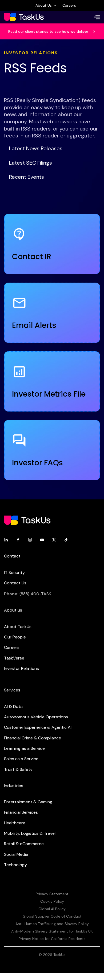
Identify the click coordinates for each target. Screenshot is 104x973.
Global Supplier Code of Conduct (52, 916)
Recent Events (26, 176)
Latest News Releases (35, 148)
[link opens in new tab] (27, 520)
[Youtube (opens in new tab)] (42, 539)
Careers (69, 5)
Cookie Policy (52, 901)
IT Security (14, 572)
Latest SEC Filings (30, 162)
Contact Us (15, 583)
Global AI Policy (52, 908)
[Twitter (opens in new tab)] (54, 539)
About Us (43, 5)
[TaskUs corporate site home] (24, 17)
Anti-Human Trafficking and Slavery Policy (52, 923)
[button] (97, 17)
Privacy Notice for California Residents (52, 938)
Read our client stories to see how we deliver (48, 31)
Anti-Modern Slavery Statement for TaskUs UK (52, 931)
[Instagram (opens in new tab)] (30, 539)
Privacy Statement (52, 893)
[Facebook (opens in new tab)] (18, 539)
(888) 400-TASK (35, 594)
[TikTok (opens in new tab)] (66, 539)
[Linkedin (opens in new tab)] (6, 539)
